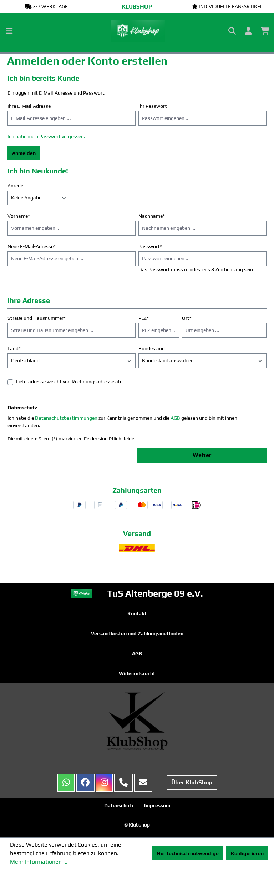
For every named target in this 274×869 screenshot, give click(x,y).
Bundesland (151, 348)
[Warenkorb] (265, 31)
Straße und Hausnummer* (36, 318)
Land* (14, 348)
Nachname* (151, 216)
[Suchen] (232, 31)
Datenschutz (119, 805)
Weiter (202, 455)
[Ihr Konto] (248, 31)
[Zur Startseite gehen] (137, 31)
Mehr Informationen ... (38, 861)
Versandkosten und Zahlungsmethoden (137, 633)
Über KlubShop (191, 782)
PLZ (143, 318)
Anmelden (24, 153)
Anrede (15, 185)
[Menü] (9, 31)
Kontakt (137, 613)
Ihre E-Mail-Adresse (29, 106)
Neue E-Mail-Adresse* (31, 246)
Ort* (187, 318)
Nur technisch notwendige (188, 853)
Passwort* (150, 246)
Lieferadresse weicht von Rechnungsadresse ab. (69, 381)
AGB (175, 418)
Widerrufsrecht (137, 673)
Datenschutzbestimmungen (66, 418)
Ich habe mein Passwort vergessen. (46, 136)
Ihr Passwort (152, 106)
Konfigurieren (247, 853)
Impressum (157, 805)
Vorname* (18, 216)
